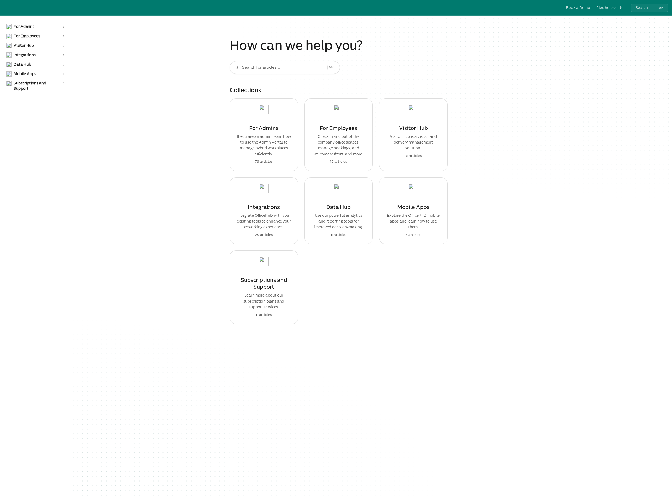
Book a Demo (578, 7)
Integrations (264, 207)
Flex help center (610, 7)
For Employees (338, 128)
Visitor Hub (413, 128)
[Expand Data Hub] (63, 64)
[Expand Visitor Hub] (63, 45)
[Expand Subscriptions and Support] (63, 83)
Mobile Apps (413, 207)
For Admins (264, 128)
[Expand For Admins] (63, 26)
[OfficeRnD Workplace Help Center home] (5, 8)
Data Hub (338, 207)
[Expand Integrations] (63, 55)
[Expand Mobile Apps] (63, 74)
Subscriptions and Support (264, 283)
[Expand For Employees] (63, 36)
